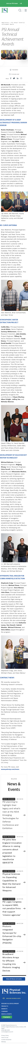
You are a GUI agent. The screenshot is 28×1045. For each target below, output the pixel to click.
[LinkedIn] (18, 78)
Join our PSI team (12, 3)
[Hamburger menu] (26, 10)
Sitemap (3, 1041)
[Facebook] (10, 78)
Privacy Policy (5, 1035)
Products (4, 1006)
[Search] (20, 10)
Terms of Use (4, 1037)
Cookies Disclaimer (6, 1039)
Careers (6, 1017)
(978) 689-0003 (5, 1030)
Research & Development (10, 1003)
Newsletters (5, 22)
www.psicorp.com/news (10, 769)
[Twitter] (14, 78)
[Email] (21, 78)
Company (4, 1011)
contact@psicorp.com (7, 1031)
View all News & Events (14, 979)
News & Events (6, 1014)
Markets (4, 1009)
